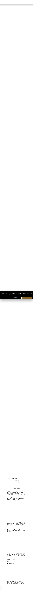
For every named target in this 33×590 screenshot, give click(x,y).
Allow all (27, 297)
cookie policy (23, 294)
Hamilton (15, 583)
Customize (15, 297)
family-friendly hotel (17, 493)
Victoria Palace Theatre (17, 581)
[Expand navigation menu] (2, 2)
